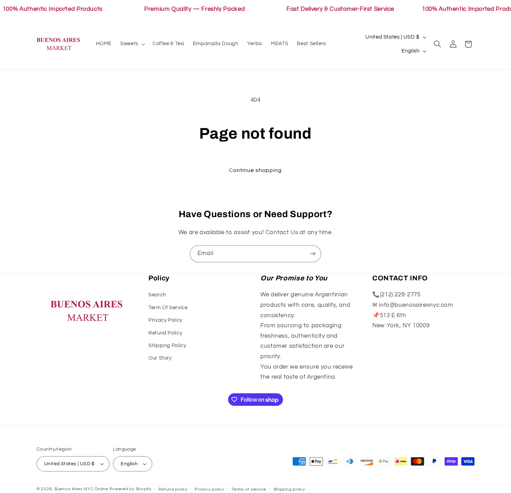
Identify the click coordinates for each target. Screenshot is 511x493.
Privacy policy (209, 489)
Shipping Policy (167, 345)
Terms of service (248, 489)
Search (157, 294)
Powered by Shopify (131, 489)
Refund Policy (165, 333)
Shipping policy (289, 489)
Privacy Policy (165, 320)
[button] (132, 44)
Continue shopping (255, 170)
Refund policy (173, 489)
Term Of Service (167, 307)
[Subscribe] (313, 253)
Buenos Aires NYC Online (81, 489)
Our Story (160, 358)
